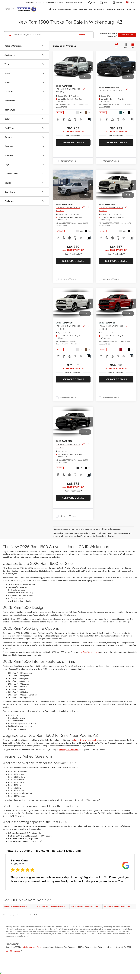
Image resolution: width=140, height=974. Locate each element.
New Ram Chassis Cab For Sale (117, 906)
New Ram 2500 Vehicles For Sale (51, 906)
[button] (90, 66)
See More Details (73, 142)
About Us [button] (131, 9)
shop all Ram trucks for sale (85, 740)
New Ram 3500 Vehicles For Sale (84, 906)
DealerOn (24, 947)
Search (82, 35)
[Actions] (88, 89)
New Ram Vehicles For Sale (15, 906)
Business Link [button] (64, 9)
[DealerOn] (13, 944)
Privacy (39, 947)
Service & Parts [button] (96, 9)
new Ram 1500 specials (89, 652)
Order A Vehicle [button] (127, 35)
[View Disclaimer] (80, 119)
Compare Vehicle (68, 161)
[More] (73, 135)
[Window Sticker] (89, 119)
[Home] (50, 9)
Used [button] (75, 9)
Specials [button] (83, 9)
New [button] (54, 9)
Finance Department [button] (115, 9)
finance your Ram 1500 (68, 750)
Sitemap (32, 947)
